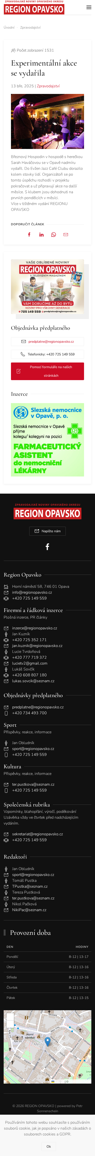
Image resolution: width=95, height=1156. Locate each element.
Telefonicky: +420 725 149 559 (51, 354)
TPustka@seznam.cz (30, 886)
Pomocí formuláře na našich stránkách (51, 371)
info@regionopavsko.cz (32, 592)
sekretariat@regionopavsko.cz (37, 834)
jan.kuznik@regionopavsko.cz (37, 645)
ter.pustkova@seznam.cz (33, 784)
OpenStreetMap (79, 1081)
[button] (88, 7)
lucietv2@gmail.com (30, 663)
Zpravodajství (48, 86)
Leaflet (59, 1081)
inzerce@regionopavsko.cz (34, 628)
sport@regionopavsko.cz (33, 748)
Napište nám (51, 531)
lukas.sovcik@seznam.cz (33, 681)
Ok (49, 1146)
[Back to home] (34, 7)
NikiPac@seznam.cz (29, 910)
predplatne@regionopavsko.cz (51, 341)
